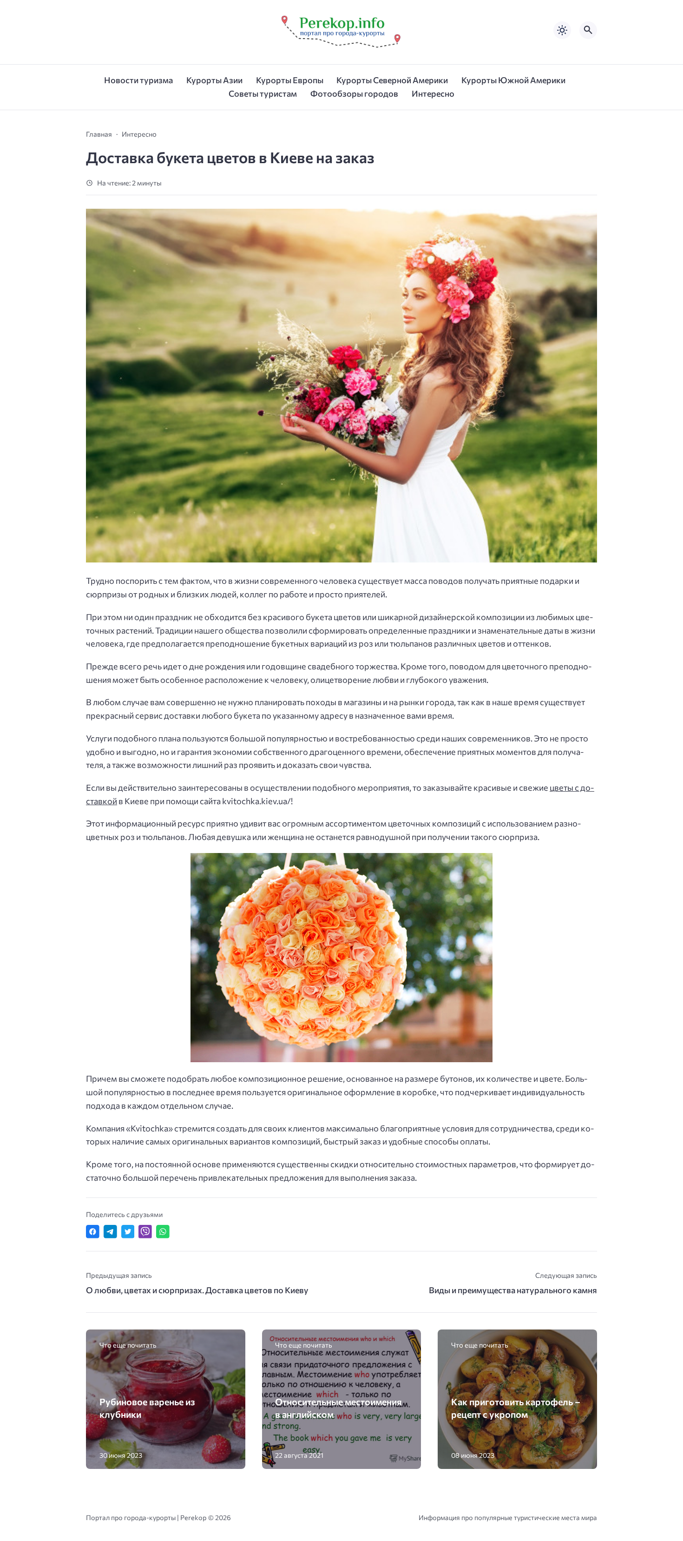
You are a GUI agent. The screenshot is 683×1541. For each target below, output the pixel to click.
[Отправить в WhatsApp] (163, 1231)
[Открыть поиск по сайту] (588, 30)
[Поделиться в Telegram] (110, 1231)
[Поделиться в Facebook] (92, 1231)
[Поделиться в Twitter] (128, 1231)
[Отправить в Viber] (145, 1231)
